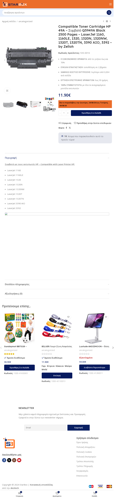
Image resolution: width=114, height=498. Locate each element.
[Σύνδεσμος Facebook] (66, 128)
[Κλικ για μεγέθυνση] (7, 90)
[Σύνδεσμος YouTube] (19, 460)
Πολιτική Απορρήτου (85, 447)
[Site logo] (14, 4)
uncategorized (25, 21)
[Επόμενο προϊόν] (110, 21)
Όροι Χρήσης (82, 442)
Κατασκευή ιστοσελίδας (41, 484)
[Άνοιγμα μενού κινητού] (110, 4)
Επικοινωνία (81, 475)
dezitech (15, 488)
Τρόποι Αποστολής (85, 461)
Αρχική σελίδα (9, 21)
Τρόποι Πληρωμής (84, 466)
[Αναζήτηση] (109, 12)
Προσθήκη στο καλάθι (91, 113)
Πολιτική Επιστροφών (86, 456)
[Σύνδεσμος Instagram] (14, 460)
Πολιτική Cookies (84, 452)
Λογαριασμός (82, 470)
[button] (5, 60)
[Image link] (9, 442)
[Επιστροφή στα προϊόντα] (107, 21)
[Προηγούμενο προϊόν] (103, 21)
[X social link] (70, 128)
